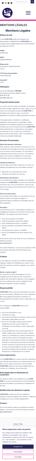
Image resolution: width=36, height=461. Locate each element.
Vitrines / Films (18, 424)
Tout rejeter (18, 457)
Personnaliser (18, 452)
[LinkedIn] (11, 3)
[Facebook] (3, 3)
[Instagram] (6, 3)
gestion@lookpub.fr (6, 243)
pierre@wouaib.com (6, 98)
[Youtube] (8, 3)
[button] (24, 4)
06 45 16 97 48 (4, 95)
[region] (18, 443)
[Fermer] (34, 427)
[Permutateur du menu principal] (28, 13)
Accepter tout (18, 446)
